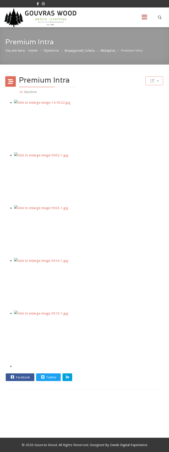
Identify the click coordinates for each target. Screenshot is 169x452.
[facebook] (38, 4)
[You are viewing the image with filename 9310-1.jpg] (89, 284)
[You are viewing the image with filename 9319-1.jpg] (89, 337)
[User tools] (154, 80)
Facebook (22, 377)
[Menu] (144, 17)
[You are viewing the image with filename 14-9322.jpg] (89, 126)
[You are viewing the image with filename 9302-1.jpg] (89, 178)
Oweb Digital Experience (128, 445)
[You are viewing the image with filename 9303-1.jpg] (89, 231)
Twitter (50, 377)
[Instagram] (43, 4)
